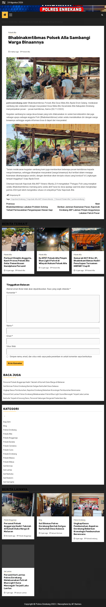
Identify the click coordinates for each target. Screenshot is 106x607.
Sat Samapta (8, 482)
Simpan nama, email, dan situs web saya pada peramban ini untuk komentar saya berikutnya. (51, 356)
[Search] (102, 14)
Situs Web (11, 346)
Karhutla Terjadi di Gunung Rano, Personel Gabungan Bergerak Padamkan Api (34, 398)
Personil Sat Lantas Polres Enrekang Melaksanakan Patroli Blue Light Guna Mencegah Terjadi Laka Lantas (46, 394)
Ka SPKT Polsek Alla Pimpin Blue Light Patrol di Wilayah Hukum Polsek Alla (53, 261)
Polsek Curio (8, 450)
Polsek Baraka (9, 442)
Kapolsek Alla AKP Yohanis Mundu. (40, 199)
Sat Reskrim (8, 478)
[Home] (4, 15)
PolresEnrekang (91, 539)
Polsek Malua (8, 462)
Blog (5, 426)
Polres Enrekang (10, 430)
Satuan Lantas (21, 593)
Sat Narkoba (8, 474)
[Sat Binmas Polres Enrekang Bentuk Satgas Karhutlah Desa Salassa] (53, 504)
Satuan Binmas (56, 533)
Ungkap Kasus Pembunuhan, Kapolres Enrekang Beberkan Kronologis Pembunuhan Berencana (41, 390)
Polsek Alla (12, 32)
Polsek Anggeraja (10, 438)
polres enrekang (78, 199)
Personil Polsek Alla (62, 199)
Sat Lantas (7, 470)
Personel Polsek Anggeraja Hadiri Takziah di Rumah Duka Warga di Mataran (34, 382)
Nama (9, 325)
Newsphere (63, 604)
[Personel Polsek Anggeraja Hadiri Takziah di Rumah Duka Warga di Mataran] (18, 504)
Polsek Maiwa (8, 458)
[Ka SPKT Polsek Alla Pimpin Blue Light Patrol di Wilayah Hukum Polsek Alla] (53, 239)
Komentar (11, 292)
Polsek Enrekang (10, 454)
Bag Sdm (7, 422)
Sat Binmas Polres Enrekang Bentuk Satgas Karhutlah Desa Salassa (30, 386)
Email (9, 336)
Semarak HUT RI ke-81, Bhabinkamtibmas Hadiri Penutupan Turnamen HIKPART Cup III (87, 262)
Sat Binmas (8, 466)
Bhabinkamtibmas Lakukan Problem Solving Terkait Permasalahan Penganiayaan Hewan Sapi (29, 207)
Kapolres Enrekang (18, 199)
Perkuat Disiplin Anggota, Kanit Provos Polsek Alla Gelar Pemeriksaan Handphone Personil (18, 262)
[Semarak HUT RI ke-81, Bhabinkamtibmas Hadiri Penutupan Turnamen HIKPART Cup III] (88, 239)
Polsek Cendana (9, 446)
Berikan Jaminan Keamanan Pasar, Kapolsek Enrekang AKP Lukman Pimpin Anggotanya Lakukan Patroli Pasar (79, 208)
